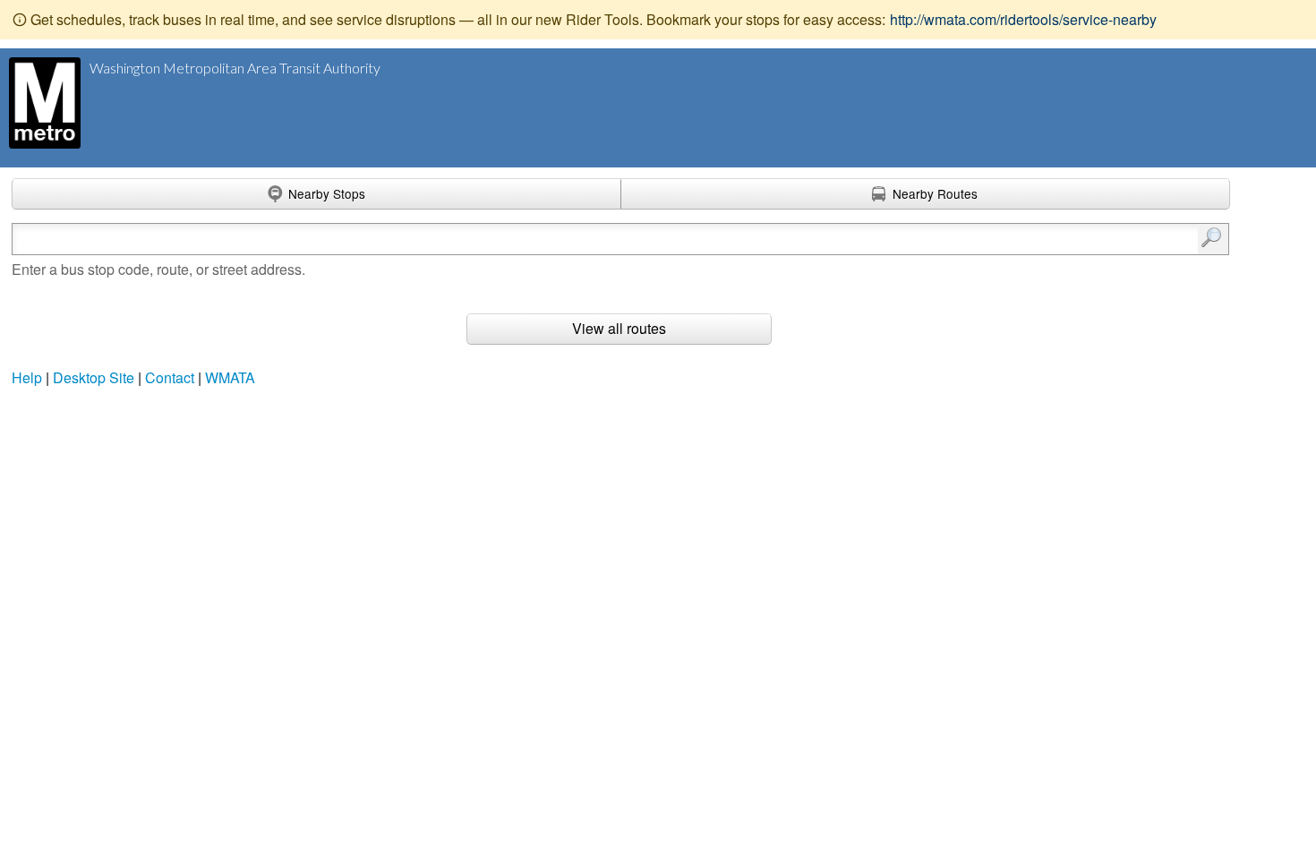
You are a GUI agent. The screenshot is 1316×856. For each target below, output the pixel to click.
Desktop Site (93, 377)
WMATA (230, 377)
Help (27, 377)
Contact (169, 377)
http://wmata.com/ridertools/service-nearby (1023, 19)
